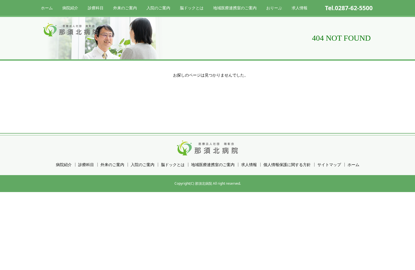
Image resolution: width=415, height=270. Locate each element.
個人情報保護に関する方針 (287, 165)
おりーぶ (274, 7)
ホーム (47, 7)
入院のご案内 (158, 7)
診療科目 (96, 7)
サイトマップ (329, 165)
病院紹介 (70, 7)
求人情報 (299, 7)
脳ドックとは (192, 7)
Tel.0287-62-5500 (349, 8)
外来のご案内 (125, 7)
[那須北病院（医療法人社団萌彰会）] (71, 29)
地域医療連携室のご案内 (235, 7)
